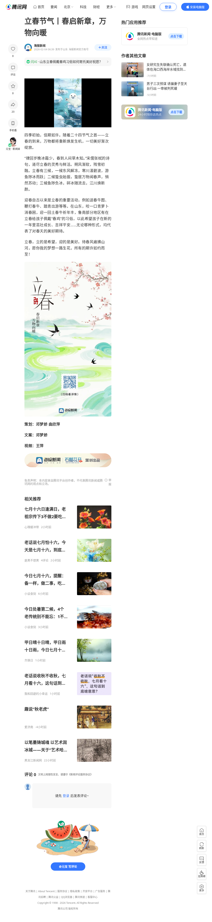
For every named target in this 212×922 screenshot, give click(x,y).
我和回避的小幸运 (36, 693)
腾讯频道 (80, 897)
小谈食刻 (30, 593)
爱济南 (28, 727)
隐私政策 (75, 891)
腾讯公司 (63, 908)
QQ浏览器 (66, 897)
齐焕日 (28, 660)
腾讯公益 (53, 897)
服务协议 (62, 891)
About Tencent (46, 891)
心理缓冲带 (31, 527)
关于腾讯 (30, 891)
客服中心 (93, 897)
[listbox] (67, 629)
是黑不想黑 (31, 560)
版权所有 (73, 908)
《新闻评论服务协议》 (80, 774)
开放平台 (88, 891)
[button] (176, 36)
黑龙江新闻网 (33, 760)
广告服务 (100, 891)
